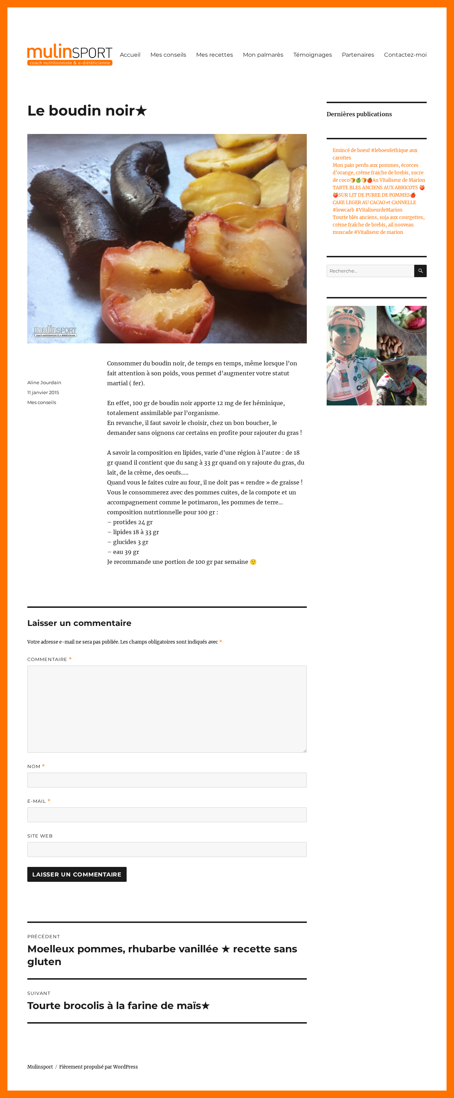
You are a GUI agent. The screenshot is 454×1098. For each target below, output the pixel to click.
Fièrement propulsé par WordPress (98, 1067)
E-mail (39, 801)
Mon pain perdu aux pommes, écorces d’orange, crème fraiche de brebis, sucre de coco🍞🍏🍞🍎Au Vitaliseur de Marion (379, 172)
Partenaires (358, 54)
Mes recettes (214, 54)
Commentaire (49, 659)
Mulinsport (40, 1067)
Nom (36, 766)
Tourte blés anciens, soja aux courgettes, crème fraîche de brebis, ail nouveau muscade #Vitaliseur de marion (379, 224)
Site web (40, 836)
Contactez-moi (405, 54)
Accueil (130, 54)
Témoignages (312, 54)
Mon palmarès (263, 54)
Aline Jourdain (44, 382)
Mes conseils (168, 54)
